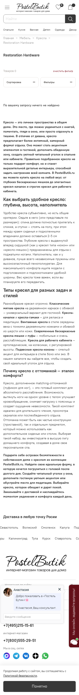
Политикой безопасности (20, 676)
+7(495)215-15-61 (18, 625)
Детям (46, 29)
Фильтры (49, 82)
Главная (8, 38)
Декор (73, 29)
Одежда (60, 29)
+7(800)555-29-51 (19, 640)
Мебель (25, 38)
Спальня (8, 29)
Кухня (21, 29)
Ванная (34, 29)
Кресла (41, 38)
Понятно (39, 686)
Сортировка (14, 82)
